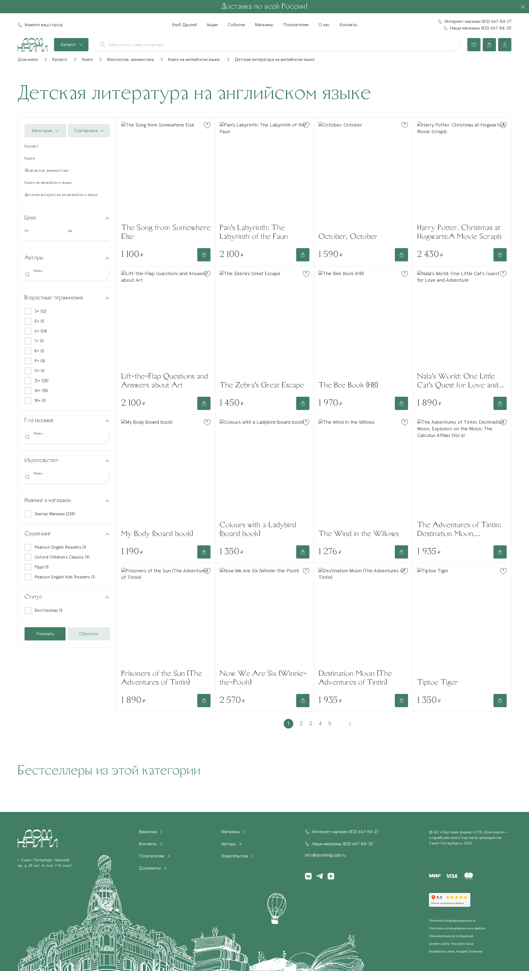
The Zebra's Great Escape (262, 385)
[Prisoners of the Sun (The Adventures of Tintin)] (165, 616)
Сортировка (86, 130)
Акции (212, 25)
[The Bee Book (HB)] (363, 323)
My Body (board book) (157, 534)
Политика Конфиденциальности (452, 920)
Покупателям (296, 25)
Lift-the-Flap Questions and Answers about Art (164, 381)
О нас (324, 25)
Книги (30, 159)
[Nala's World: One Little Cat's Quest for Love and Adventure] (462, 319)
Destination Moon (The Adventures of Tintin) (355, 678)
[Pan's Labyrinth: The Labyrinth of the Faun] (264, 170)
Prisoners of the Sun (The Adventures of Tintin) (161, 678)
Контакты (348, 25)
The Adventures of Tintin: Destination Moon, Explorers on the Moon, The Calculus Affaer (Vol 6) (461, 529)
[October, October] (363, 175)
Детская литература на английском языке (61, 195)
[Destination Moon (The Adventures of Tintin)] (363, 616)
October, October (348, 237)
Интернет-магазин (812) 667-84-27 (477, 21)
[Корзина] (489, 44)
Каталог (68, 44)
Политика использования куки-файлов (457, 928)
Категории (42, 130)
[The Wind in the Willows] (363, 472)
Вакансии (148, 832)
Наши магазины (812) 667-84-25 (480, 28)
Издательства (234, 856)
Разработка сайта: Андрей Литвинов (455, 951)
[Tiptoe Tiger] (462, 621)
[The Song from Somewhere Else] (165, 170)
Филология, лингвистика (46, 171)
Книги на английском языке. (49, 183)
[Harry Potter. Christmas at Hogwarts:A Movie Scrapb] (462, 170)
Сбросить (88, 634)
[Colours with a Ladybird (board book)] (264, 467)
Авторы (228, 844)
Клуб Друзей (184, 25)
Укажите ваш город (43, 25)
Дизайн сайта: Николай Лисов (451, 944)
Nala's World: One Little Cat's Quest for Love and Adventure (457, 381)
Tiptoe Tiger (437, 682)
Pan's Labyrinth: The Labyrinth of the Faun (254, 232)
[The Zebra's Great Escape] (264, 323)
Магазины (264, 25)
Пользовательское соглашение (451, 936)
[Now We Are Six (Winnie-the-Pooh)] (264, 616)
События (236, 25)
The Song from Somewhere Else (165, 232)
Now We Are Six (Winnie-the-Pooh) (263, 678)
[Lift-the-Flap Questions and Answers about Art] (165, 319)
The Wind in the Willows (359, 534)
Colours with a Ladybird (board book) (258, 529)
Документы (150, 868)
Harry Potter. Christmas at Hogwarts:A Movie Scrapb (459, 232)
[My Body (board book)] (165, 472)
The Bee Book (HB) (348, 385)
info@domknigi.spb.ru (325, 855)
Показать (45, 634)
